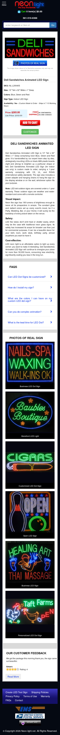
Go (52, 25)
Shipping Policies (39, 692)
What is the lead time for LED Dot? (26, 322)
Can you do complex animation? (24, 311)
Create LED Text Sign (17, 692)
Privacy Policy (13, 696)
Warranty (45, 696)
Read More (13, 676)
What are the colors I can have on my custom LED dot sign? (30, 300)
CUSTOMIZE (30, 131)
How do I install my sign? (21, 287)
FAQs (8, 700)
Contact (19, 700)
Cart (23, 11)
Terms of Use (30, 696)
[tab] (30, 276)
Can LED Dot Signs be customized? (27, 276)
